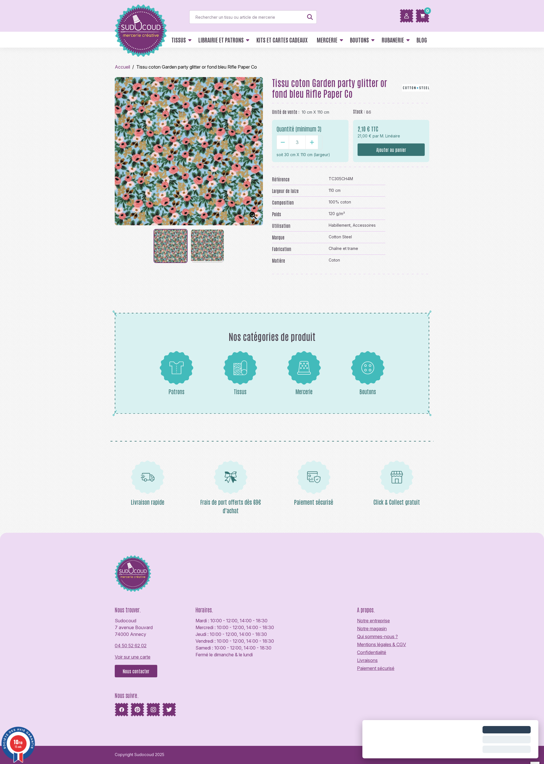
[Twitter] (169, 709)
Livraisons (367, 660)
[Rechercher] (310, 17)
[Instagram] (153, 709)
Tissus (240, 391)
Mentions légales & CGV (381, 644)
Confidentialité (371, 652)
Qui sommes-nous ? (377, 636)
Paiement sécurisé (375, 668)
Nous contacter (136, 671)
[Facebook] (121, 709)
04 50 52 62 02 (130, 645)
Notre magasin (372, 628)
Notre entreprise (373, 620)
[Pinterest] (137, 709)
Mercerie (304, 391)
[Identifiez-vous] (406, 16)
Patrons (176, 391)
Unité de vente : (285, 111)
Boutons (368, 391)
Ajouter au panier (391, 149)
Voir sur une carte (132, 657)
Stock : (359, 111)
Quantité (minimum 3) (299, 128)
